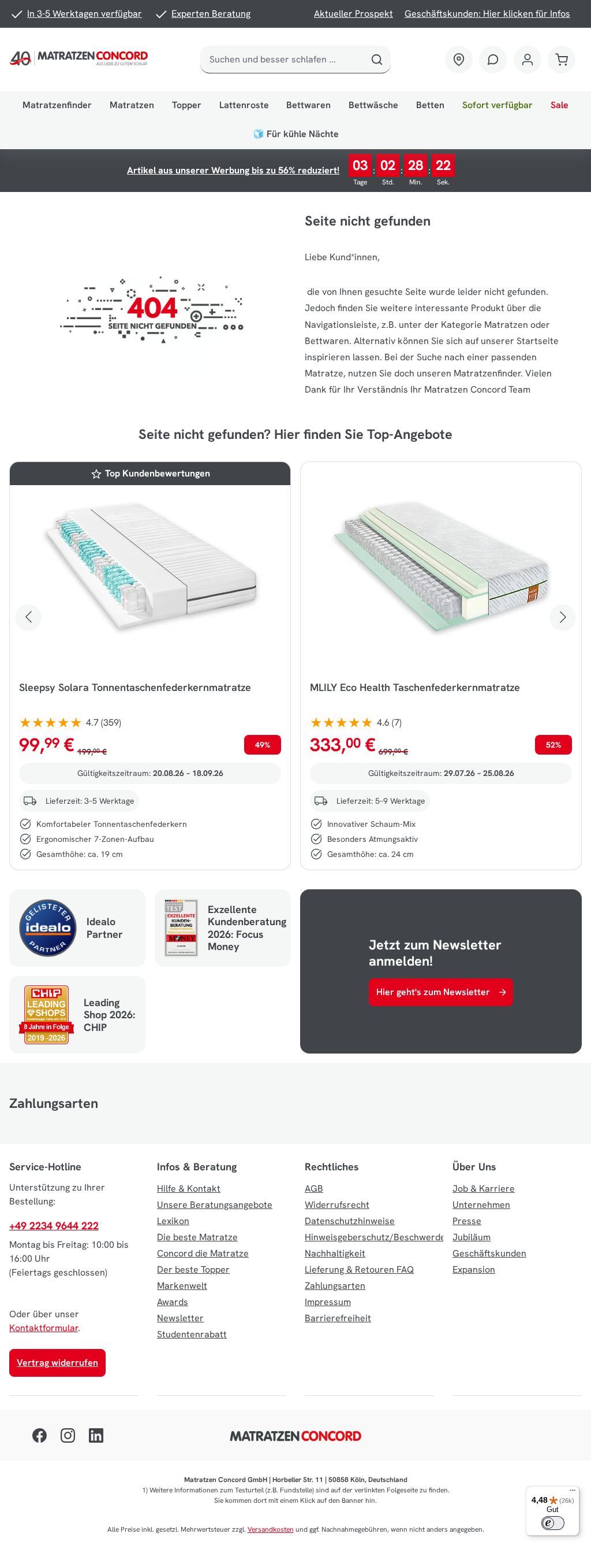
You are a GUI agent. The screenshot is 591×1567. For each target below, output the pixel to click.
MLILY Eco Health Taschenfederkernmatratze (415, 687)
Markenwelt (182, 1286)
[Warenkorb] (561, 59)
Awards (172, 1302)
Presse (466, 1221)
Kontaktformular (43, 1328)
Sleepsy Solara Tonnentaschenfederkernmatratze (135, 687)
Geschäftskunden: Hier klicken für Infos (487, 14)
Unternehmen (481, 1205)
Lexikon (173, 1221)
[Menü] (572, 1493)
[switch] (552, 1523)
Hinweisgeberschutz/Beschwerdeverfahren (396, 1237)
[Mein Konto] (527, 59)
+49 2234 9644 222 (54, 1225)
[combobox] (282, 59)
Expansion (473, 1269)
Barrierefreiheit (338, 1318)
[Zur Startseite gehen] (80, 59)
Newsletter (180, 1318)
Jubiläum (471, 1237)
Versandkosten (271, 1529)
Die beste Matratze (197, 1237)
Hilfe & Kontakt (188, 1188)
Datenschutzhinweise (350, 1221)
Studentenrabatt (192, 1334)
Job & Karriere (483, 1188)
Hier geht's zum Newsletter (433, 992)
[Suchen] (377, 59)
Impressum (328, 1302)
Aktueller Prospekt (353, 14)
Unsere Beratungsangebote (214, 1205)
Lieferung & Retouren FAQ (359, 1269)
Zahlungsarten (335, 1286)
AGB (314, 1188)
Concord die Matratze (203, 1253)
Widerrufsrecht (337, 1205)
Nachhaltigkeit (335, 1253)
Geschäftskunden (489, 1253)
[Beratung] (492, 59)
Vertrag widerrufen (57, 1363)
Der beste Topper (193, 1269)
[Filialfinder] (458, 59)
